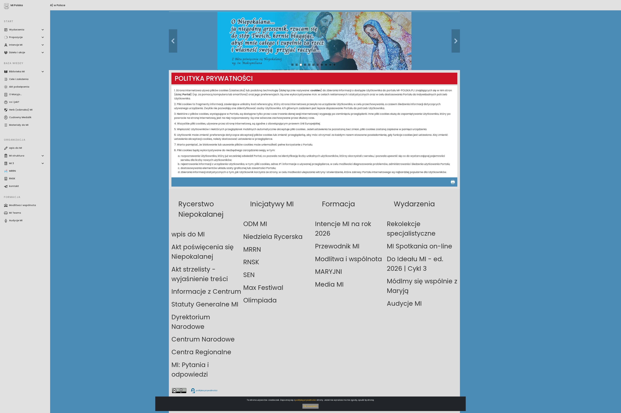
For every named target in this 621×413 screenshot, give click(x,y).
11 (334, 65)
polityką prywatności (305, 400)
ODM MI (255, 223)
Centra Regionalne (201, 352)
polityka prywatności (206, 390)
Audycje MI (404, 303)
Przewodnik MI (337, 246)
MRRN (252, 249)
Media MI (329, 284)
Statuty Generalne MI (204, 304)
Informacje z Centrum (206, 291)
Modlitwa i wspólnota (348, 259)
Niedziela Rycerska (273, 236)
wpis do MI (188, 234)
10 (330, 65)
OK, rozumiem (310, 406)
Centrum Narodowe (203, 339)
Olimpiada (260, 300)
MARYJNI (328, 271)
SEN (249, 274)
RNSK (251, 262)
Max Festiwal (263, 287)
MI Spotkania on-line (419, 246)
